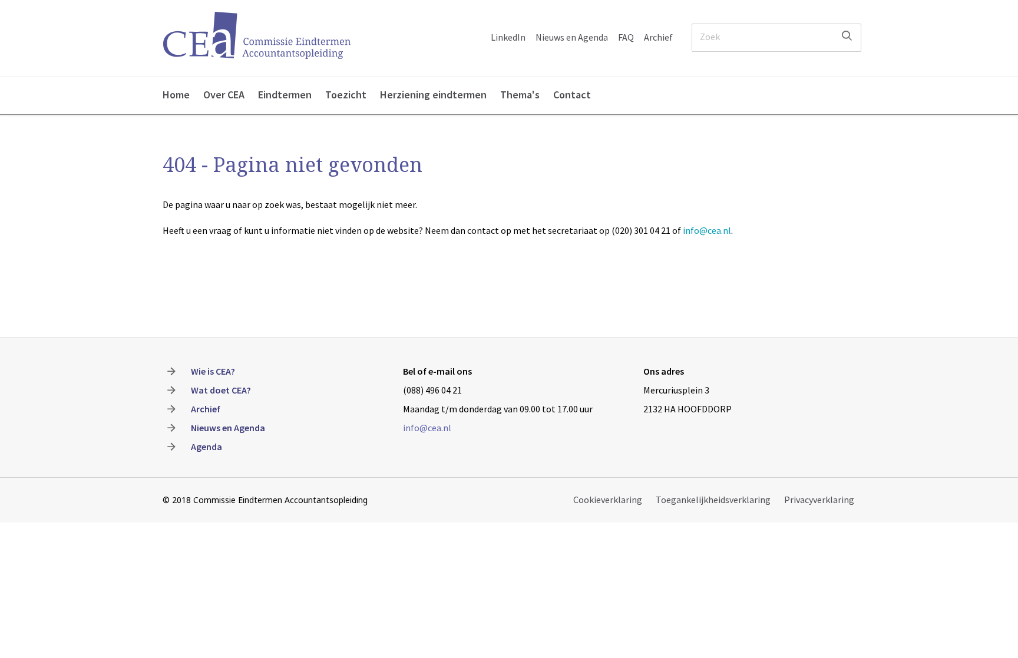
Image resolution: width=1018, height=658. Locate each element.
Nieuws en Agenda (572, 37)
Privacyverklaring (819, 499)
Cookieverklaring (607, 499)
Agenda (206, 446)
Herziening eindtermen (433, 94)
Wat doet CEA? (221, 390)
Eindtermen (285, 94)
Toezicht (345, 94)
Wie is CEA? (213, 371)
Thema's (520, 94)
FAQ (626, 37)
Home (176, 94)
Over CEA (223, 94)
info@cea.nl (707, 230)
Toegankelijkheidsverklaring (713, 499)
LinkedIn (508, 37)
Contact (572, 94)
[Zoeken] (847, 35)
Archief (658, 37)
